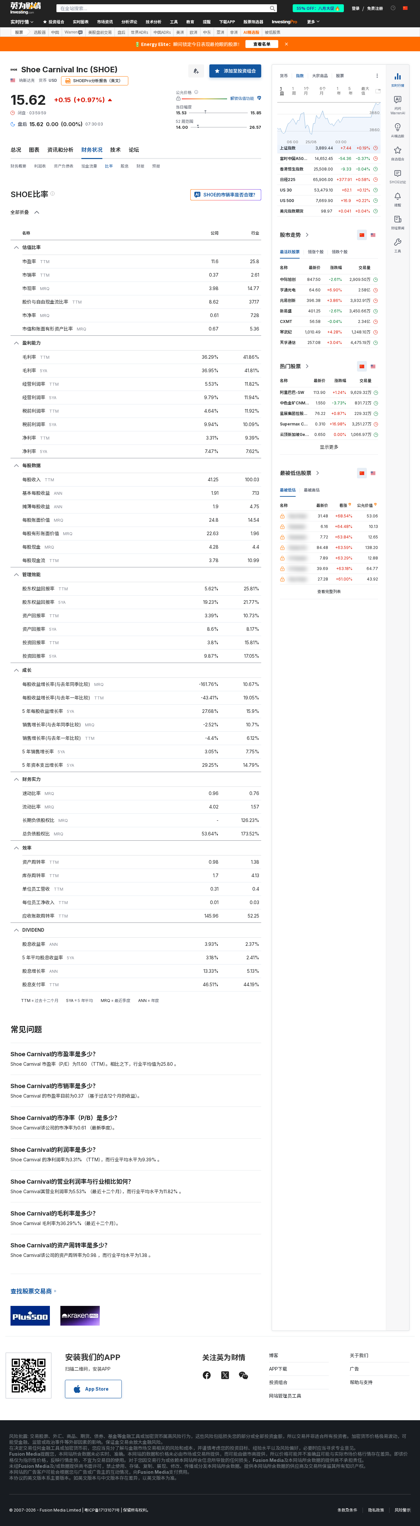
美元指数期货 (292, 211)
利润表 (40, 166)
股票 (19, 32)
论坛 (134, 150)
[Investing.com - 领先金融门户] (25, 8)
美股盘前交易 (100, 32)
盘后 (121, 32)
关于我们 (359, 1355)
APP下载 (278, 1369)
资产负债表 (64, 166)
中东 (207, 32)
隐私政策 (376, 1510)
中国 (55, 32)
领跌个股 (339, 251)
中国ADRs (162, 32)
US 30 (286, 190)
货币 (284, 75)
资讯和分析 (60, 150)
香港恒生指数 (292, 169)
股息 (125, 166)
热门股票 (290, 366)
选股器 (40, 32)
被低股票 (273, 32)
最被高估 (312, 490)
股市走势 (290, 235)
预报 (156, 166)
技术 (115, 150)
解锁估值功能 (242, 98)
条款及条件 (347, 1510)
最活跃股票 (290, 251)
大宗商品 (320, 75)
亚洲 (220, 32)
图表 (34, 150)
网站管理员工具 (285, 1396)
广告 (354, 1369)
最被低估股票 (295, 473)
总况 (15, 150)
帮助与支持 (361, 1382)
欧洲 (194, 32)
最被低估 (288, 490)
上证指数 (288, 148)
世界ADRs (139, 32)
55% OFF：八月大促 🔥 (318, 8)
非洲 (234, 32)
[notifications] (393, 8)
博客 (273, 1355)
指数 (300, 75)
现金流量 (89, 166)
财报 (140, 166)
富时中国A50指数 (295, 158)
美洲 (180, 32)
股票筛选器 (253, 21)
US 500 (287, 200)
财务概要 (18, 166)
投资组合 (278, 1382)
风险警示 (402, 1510)
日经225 (287, 179)
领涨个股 (316, 251)
